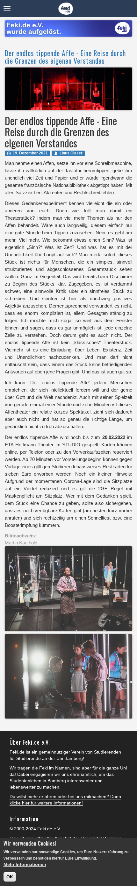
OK (9, 876)
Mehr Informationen (25, 864)
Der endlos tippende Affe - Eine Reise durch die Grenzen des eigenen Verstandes (65, 56)
